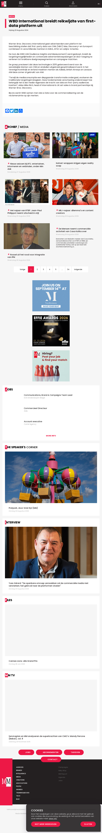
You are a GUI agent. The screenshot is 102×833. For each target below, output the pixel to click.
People (18, 786)
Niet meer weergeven (45, 824)
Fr (99, 4)
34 (68, 269)
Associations (21, 783)
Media (18, 777)
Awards (19, 789)
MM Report (62, 774)
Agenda (61, 777)
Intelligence (21, 773)
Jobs (27, 752)
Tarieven (75, 752)
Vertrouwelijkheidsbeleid (16, 809)
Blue (18, 799)
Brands (19, 770)
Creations (20, 780)
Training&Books (22, 793)
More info (51, 435)
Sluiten (88, 824)
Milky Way (62, 770)
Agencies (19, 767)
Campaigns (63, 767)
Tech (18, 796)
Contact (52, 759)
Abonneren (73, 6)
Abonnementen (50, 752)
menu (20, 6)
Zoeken (46, 6)
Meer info (53, 818)
